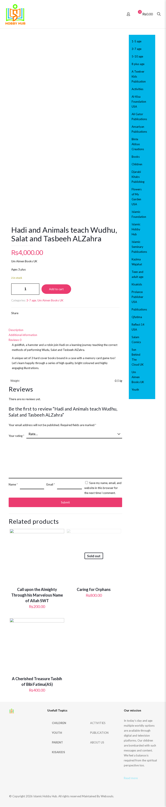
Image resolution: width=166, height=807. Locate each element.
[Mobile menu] (113, 14)
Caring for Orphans (94, 589)
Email (50, 484)
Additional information (23, 335)
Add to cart (56, 289)
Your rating (16, 436)
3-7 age (31, 300)
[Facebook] (129, 796)
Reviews (15, 340)
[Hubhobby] (15, 14)
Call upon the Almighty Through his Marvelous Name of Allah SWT (37, 595)
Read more (131, 778)
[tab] (65, 330)
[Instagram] (134, 796)
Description (16, 330)
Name (13, 484)
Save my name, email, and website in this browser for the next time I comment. (102, 488)
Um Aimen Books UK (50, 300)
